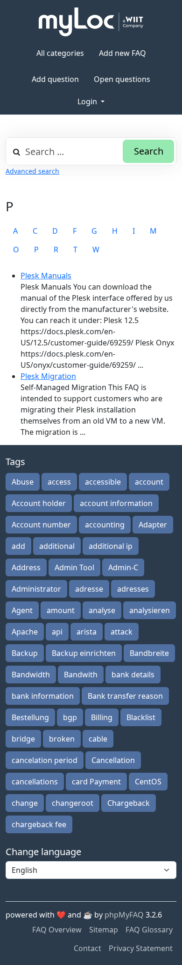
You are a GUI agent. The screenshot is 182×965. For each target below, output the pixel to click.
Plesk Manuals (46, 275)
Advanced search (32, 171)
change (25, 803)
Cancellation (113, 760)
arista (87, 632)
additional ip (111, 546)
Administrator (36, 589)
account (149, 482)
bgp (70, 717)
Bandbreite (149, 653)
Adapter (153, 525)
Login (88, 101)
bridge (23, 739)
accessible (103, 482)
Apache (25, 632)
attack (122, 632)
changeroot (72, 803)
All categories (60, 53)
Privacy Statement (141, 948)
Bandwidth (31, 674)
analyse (102, 610)
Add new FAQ (122, 53)
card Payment (96, 781)
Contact (87, 948)
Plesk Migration (48, 376)
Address (26, 567)
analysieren (149, 610)
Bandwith (81, 674)
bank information (43, 696)
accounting (105, 525)
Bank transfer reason (125, 696)
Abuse (23, 482)
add (18, 546)
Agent (22, 610)
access (59, 482)
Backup (25, 653)
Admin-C (123, 567)
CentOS (148, 781)
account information (116, 503)
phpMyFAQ (124, 915)
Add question (55, 79)
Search (148, 151)
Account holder (39, 503)
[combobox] (91, 151)
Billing (101, 717)
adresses (133, 589)
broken (62, 739)
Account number (41, 525)
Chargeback (128, 803)
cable (98, 739)
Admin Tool (74, 567)
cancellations (35, 781)
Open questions (122, 79)
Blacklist (140, 717)
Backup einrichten (84, 653)
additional (57, 546)
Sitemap (103, 930)
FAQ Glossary (149, 930)
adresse (89, 589)
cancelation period (44, 760)
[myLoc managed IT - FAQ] (91, 21)
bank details (133, 674)
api (57, 632)
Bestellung (30, 717)
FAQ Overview (57, 930)
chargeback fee (39, 824)
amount (61, 610)
